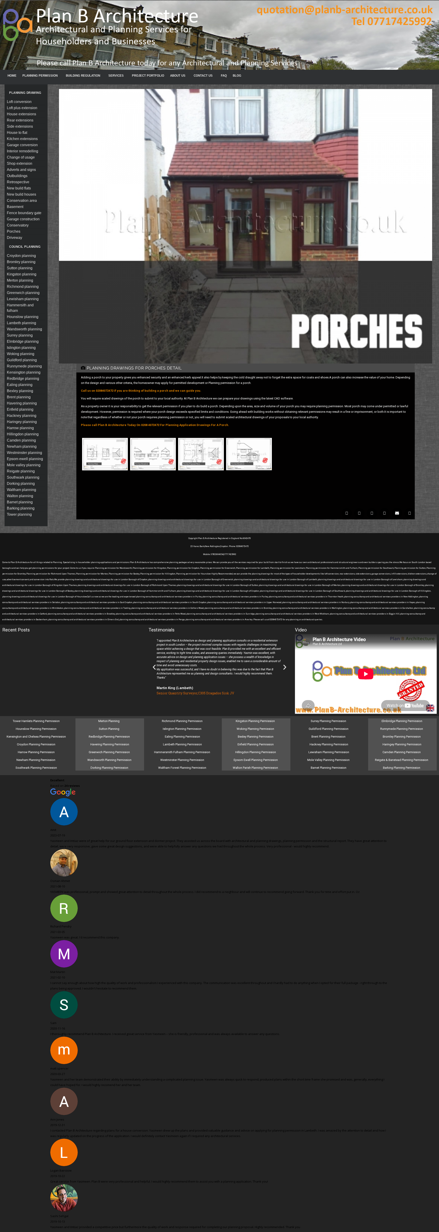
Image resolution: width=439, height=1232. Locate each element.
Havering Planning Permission (109, 744)
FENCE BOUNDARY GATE (24, 213)
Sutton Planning (109, 729)
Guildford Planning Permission (329, 729)
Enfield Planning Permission (256, 744)
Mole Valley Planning (23, 465)
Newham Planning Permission (36, 760)
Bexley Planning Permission (255, 736)
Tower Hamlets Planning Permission (36, 721)
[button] (347, 513)
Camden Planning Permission (402, 752)
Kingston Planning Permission (256, 721)
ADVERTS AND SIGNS (21, 170)
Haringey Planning (22, 422)
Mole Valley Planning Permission (328, 760)
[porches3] (201, 471)
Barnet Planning (20, 502)
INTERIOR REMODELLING (22, 151)
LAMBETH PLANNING (21, 323)
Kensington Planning (23, 372)
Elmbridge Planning (23, 341)
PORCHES (13, 231)
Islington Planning (21, 348)
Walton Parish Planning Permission (256, 767)
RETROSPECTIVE (18, 182)
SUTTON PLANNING (19, 268)
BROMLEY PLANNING (21, 262)
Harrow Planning (20, 428)
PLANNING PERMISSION (40, 75)
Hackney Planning (21, 416)
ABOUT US (177, 75)
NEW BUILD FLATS (19, 188)
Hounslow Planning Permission (36, 729)
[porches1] (105, 471)
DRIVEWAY (14, 238)
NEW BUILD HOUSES (21, 194)
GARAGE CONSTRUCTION (23, 219)
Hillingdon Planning (23, 434)
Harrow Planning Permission (36, 752)
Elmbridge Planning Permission (402, 721)
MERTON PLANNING (20, 280)
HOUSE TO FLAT (17, 133)
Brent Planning (19, 397)
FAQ (224, 75)
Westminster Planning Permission (182, 760)
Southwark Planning (23, 477)
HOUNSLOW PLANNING (22, 317)
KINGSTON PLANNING (21, 274)
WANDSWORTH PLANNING (24, 329)
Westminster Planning (24, 453)
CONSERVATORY (18, 225)
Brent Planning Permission (328, 736)
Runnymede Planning (24, 366)
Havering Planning (22, 403)
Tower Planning (19, 514)
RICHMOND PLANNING (23, 286)
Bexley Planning (20, 391)
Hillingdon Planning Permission (255, 752)
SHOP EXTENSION (19, 163)
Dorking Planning (21, 483)
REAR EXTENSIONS (20, 120)
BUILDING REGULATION (83, 75)
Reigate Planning (21, 471)
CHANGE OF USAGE (21, 157)
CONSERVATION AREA (22, 200)
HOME (12, 75)
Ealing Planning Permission (182, 736)
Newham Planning (22, 446)
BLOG (237, 75)
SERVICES (116, 75)
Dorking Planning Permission (109, 767)
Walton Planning (20, 496)
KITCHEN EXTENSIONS (22, 139)
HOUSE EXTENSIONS (21, 114)
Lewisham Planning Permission (328, 752)
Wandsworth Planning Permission (109, 760)
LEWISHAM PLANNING (23, 299)
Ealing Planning (19, 385)
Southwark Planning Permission (36, 767)
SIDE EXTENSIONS (20, 126)
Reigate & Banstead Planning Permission (402, 760)
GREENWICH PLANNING (23, 293)
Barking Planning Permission (402, 767)
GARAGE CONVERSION (22, 145)
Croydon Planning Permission (36, 744)
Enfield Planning (20, 409)
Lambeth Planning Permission (182, 744)
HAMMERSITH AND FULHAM (20, 308)
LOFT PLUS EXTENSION (22, 108)
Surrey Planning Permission (329, 721)
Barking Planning (21, 508)
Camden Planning (21, 440)
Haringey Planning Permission (402, 744)
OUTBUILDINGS (17, 176)
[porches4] (249, 471)
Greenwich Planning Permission (109, 752)
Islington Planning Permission (182, 729)
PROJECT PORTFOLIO (148, 75)
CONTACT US (203, 75)
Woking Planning (20, 354)
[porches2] (153, 471)
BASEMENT (15, 207)
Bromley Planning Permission (402, 736)
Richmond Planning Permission (182, 721)
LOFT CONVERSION (19, 102)
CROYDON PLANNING (21, 256)
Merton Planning (109, 721)
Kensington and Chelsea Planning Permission (36, 736)
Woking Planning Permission (256, 729)
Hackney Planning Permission (329, 744)
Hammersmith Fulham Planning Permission (182, 752)
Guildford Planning (22, 360)
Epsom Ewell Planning (25, 459)
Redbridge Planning (23, 378)
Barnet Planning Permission (329, 767)
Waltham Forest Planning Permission (182, 767)
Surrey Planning (20, 335)
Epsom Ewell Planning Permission (256, 760)
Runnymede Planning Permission (402, 729)
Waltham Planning (21, 490)
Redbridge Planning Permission (109, 736)
